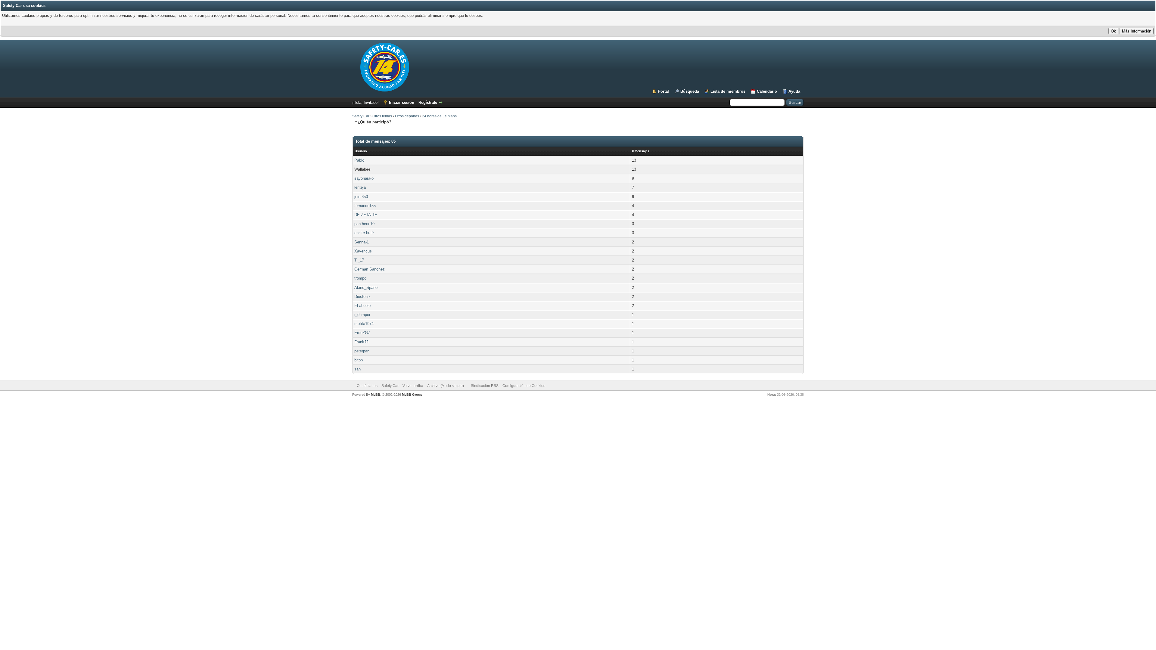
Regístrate (427, 102)
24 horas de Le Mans (439, 116)
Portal (663, 91)
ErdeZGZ (362, 332)
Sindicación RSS (485, 386)
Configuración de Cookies (523, 386)
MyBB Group (412, 394)
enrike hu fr (364, 233)
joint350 (361, 196)
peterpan (361, 351)
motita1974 (364, 323)
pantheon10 (364, 223)
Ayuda (794, 91)
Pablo (359, 160)
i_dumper (362, 314)
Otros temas (382, 116)
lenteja (360, 187)
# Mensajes (640, 151)
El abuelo (362, 305)
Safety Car (360, 116)
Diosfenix (362, 296)
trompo (360, 278)
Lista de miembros (727, 91)
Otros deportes (407, 116)
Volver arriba (412, 386)
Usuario (361, 151)
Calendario (767, 91)
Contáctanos (367, 386)
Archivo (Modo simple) (445, 386)
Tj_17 (359, 260)
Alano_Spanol (366, 287)
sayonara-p (364, 178)
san (357, 369)
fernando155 (365, 205)
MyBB (375, 394)
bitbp (358, 360)
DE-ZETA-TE (365, 214)
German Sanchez (369, 269)
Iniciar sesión (401, 102)
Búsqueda (689, 91)
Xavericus (363, 251)
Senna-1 (361, 242)
